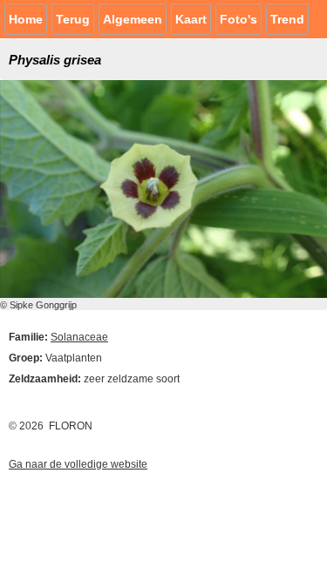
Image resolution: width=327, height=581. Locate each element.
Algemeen (132, 19)
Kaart (191, 19)
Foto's (238, 19)
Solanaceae (79, 337)
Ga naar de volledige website (78, 464)
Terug (73, 19)
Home (26, 19)
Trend (287, 19)
